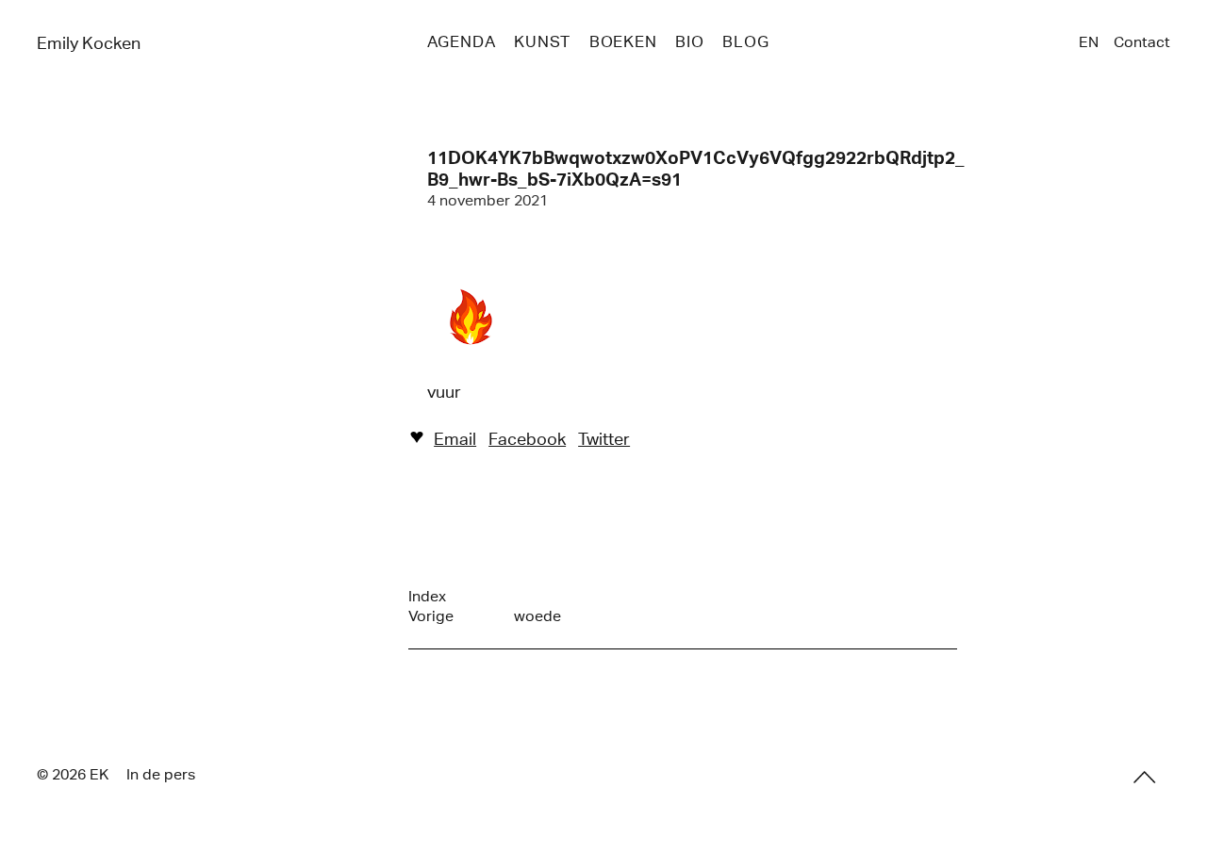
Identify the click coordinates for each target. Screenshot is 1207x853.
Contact (1142, 42)
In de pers (160, 774)
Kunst (542, 42)
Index (427, 596)
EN (1089, 42)
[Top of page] (1144, 777)
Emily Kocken (89, 43)
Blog (745, 42)
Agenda (461, 42)
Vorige (431, 616)
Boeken (623, 42)
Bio (689, 42)
